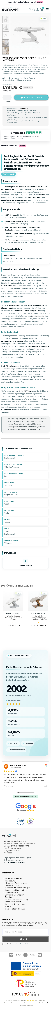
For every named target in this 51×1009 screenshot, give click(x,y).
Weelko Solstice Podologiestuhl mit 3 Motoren (13, 617)
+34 (14, 848)
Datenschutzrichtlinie (22, 944)
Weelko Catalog (25, 566)
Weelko (32, 78)
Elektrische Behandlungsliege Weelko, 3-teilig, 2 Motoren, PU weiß (39, 618)
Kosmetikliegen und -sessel (21, 80)
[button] (47, 9)
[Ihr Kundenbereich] (37, 9)
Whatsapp (8, 853)
